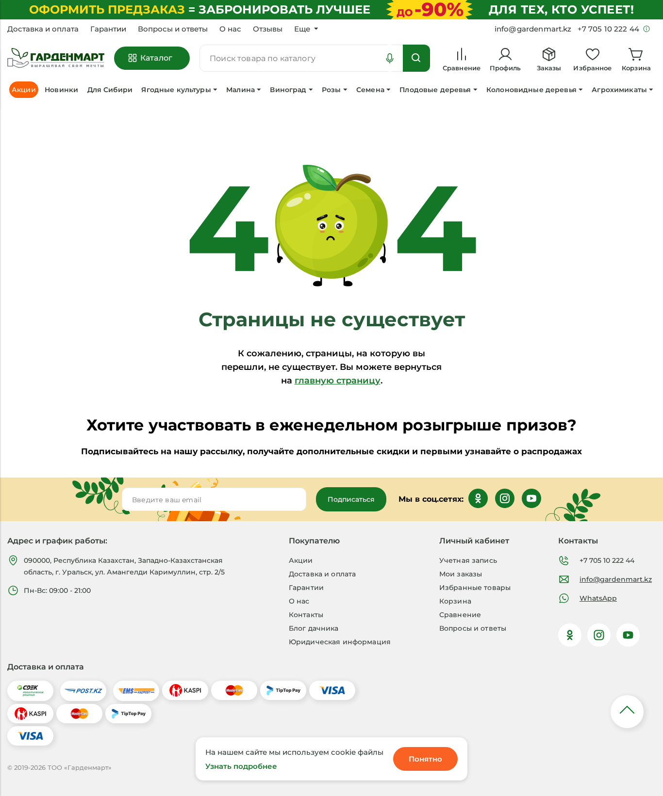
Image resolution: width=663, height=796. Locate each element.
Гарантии (108, 29)
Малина (240, 89)
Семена (370, 89)
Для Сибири (110, 89)
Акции (301, 560)
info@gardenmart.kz (616, 579)
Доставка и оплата (43, 29)
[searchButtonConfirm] (416, 58)
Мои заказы (460, 574)
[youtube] (628, 635)
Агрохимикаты (619, 89)
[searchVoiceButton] (390, 58)
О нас (230, 29)
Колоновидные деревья (531, 89)
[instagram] (599, 635)
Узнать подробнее (241, 766)
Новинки (61, 89)
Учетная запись (468, 560)
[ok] (569, 635)
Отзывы (267, 29)
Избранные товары (475, 587)
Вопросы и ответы (173, 29)
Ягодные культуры (176, 89)
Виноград (288, 89)
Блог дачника (314, 628)
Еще (302, 29)
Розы (331, 89)
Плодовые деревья (435, 89)
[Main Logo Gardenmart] (55, 58)
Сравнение (460, 614)
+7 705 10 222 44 (607, 560)
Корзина (455, 601)
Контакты (306, 614)
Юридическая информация (340, 641)
